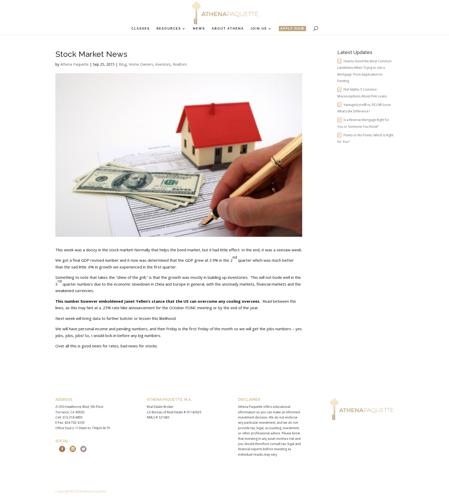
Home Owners (141, 64)
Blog (123, 64)
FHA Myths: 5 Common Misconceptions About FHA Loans (362, 92)
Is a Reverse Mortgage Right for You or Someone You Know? (363, 123)
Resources (168, 28)
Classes (140, 28)
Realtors (180, 64)
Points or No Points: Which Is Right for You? (365, 138)
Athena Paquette (74, 64)
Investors (163, 64)
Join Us (258, 28)
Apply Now (292, 28)
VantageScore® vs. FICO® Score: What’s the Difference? (364, 108)
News (199, 28)
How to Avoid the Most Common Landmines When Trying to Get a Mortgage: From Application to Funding (364, 71)
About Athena (228, 28)
